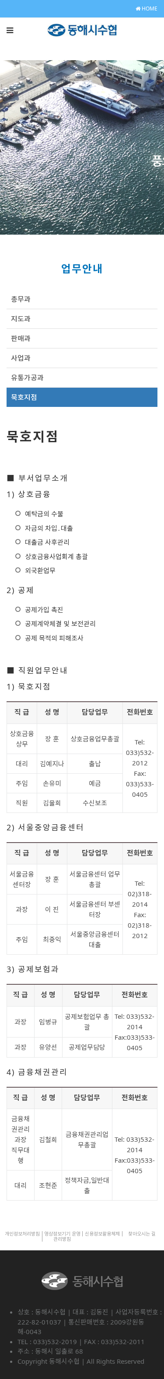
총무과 (21, 299)
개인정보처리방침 (22, 1233)
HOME (148, 8)
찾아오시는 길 (142, 1233)
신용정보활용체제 (102, 1233)
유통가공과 (27, 377)
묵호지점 (24, 397)
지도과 (21, 319)
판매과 (21, 338)
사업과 (21, 358)
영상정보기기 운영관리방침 (62, 1236)
